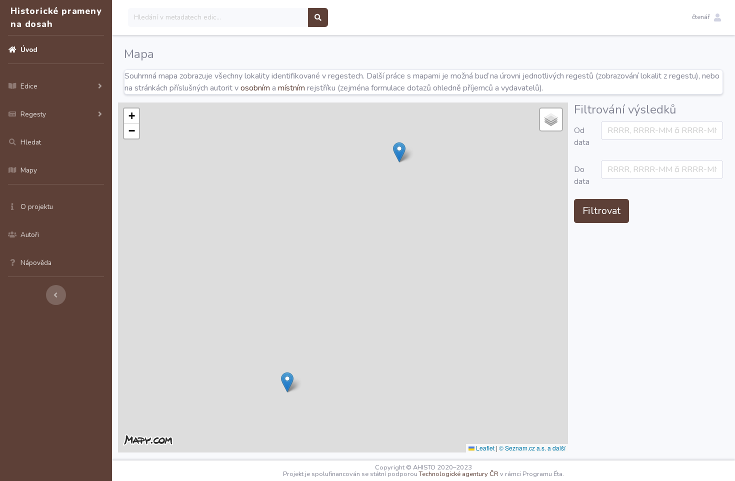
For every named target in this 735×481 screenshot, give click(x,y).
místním (291, 88)
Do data (582, 175)
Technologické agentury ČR (458, 474)
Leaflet (484, 448)
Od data (582, 136)
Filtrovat (601, 211)
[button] (706, 17)
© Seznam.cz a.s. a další (532, 448)
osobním (255, 88)
